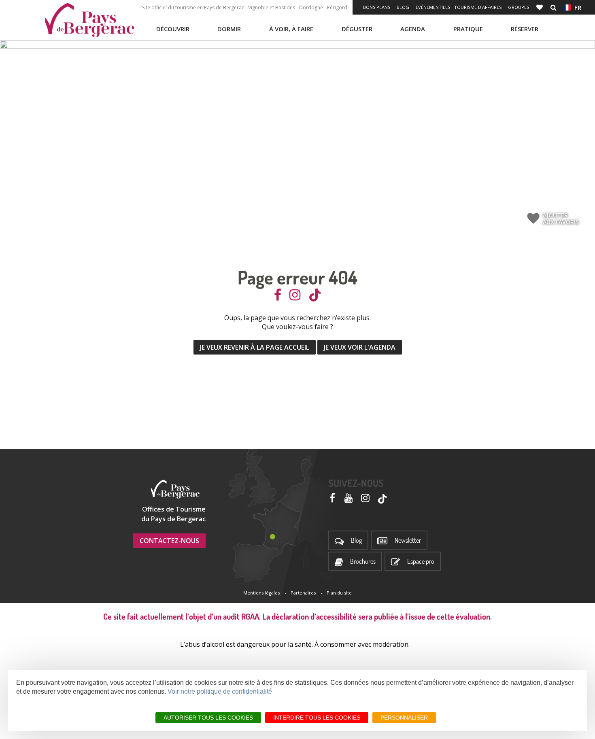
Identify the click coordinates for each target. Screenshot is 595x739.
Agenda (412, 29)
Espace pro (420, 561)
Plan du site (339, 593)
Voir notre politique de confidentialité (220, 691)
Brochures (363, 561)
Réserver (524, 29)
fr (576, 7)
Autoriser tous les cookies (208, 717)
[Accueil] (89, 20)
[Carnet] (540, 7)
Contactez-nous (169, 540)
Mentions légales (261, 593)
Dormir (229, 29)
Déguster (357, 29)
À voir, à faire (291, 29)
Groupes (518, 7)
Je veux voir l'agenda (359, 347)
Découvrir (172, 29)
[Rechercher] (553, 7)
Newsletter (408, 540)
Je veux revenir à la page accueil (254, 347)
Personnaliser (404, 717)
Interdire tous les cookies (316, 717)
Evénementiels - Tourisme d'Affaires (459, 7)
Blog (403, 7)
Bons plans (376, 7)
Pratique (468, 29)
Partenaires (303, 593)
